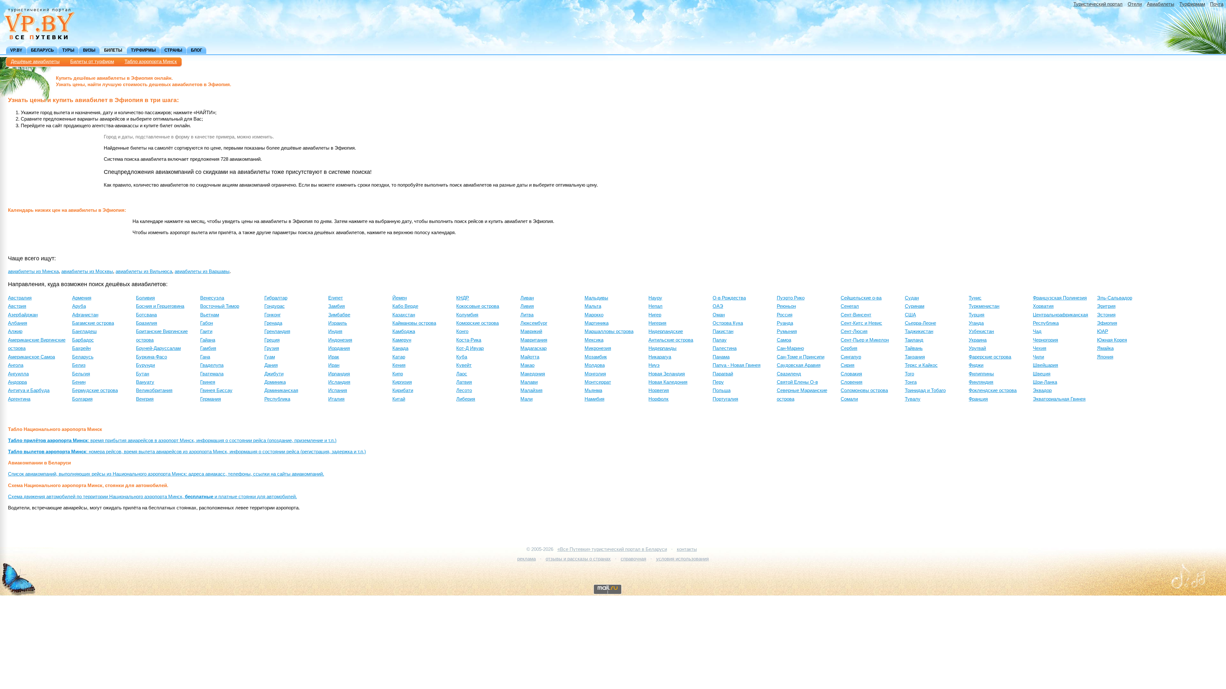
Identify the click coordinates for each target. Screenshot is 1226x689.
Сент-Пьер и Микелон (865, 340)
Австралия (20, 297)
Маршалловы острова (609, 331)
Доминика (275, 382)
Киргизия (402, 382)
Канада (400, 348)
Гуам (269, 356)
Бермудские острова (95, 390)
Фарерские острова (990, 356)
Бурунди (145, 365)
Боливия (145, 297)
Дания (271, 365)
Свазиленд (789, 373)
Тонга (911, 382)
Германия (210, 399)
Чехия (1039, 348)
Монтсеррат (598, 382)
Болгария (82, 399)
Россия (784, 314)
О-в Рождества (729, 297)
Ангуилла (18, 373)
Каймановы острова (414, 323)
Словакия (851, 373)
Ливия (527, 306)
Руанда (785, 323)
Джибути (274, 373)
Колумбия (467, 314)
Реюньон (786, 306)
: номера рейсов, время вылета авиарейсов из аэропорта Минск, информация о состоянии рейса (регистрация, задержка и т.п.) (187, 451)
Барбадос (83, 340)
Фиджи (976, 365)
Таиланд (914, 340)
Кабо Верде (405, 306)
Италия (336, 399)
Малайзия (531, 390)
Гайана (207, 340)
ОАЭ (718, 306)
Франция (978, 399)
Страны (173, 50)
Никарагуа (659, 356)
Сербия (849, 348)
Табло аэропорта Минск (151, 61)
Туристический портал (1098, 4)
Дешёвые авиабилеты (35, 61)
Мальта (593, 306)
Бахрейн (81, 348)
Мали (526, 399)
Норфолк (658, 399)
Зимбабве (339, 314)
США (910, 314)
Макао (527, 365)
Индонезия (340, 340)
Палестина (725, 348)
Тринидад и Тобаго (925, 390)
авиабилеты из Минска (33, 271)
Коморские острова (477, 323)
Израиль (337, 323)
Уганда (976, 323)
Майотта (529, 356)
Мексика (594, 340)
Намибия (594, 399)
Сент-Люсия (854, 331)
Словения (851, 382)
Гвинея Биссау (216, 390)
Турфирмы (143, 50)
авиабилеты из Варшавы (202, 271)
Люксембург (533, 323)
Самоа (784, 340)
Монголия (595, 373)
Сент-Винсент (856, 314)
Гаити (206, 331)
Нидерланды (662, 348)
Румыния (787, 331)
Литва (527, 314)
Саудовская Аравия (799, 365)
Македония (532, 373)
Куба (461, 356)
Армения (81, 297)
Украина (978, 340)
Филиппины (981, 373)
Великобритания (154, 390)
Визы (89, 50)
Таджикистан (919, 331)
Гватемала (211, 373)
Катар (398, 356)
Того (909, 373)
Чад (1037, 331)
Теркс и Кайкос (921, 365)
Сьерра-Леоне (920, 323)
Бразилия (146, 323)
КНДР (462, 297)
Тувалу (912, 399)
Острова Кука (728, 323)
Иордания (339, 348)
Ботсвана (146, 314)
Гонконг (272, 314)
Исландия (339, 382)
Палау (720, 340)
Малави (529, 382)
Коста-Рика (468, 340)
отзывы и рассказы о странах (578, 558)
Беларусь (42, 50)
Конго (462, 331)
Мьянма (593, 390)
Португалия (725, 399)
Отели (1135, 4)
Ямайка (1105, 348)
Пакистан (723, 331)
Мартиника (597, 323)
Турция (976, 314)
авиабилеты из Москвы (87, 271)
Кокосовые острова (477, 306)
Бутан (142, 373)
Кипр (397, 373)
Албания (17, 323)
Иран (333, 365)
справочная (633, 558)
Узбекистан (981, 331)
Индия (335, 331)
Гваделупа (211, 365)
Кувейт (464, 365)
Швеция (1041, 373)
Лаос (461, 373)
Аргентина (19, 399)
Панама (721, 356)
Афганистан (85, 314)
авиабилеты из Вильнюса (144, 271)
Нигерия (657, 323)
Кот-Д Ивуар (470, 348)
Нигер (654, 314)
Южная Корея (1112, 340)
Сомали (849, 399)
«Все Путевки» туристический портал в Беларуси (612, 549)
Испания (337, 390)
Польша (721, 390)
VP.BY (16, 50)
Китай (398, 399)
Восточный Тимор (219, 306)
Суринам (914, 306)
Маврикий (531, 331)
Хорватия (1043, 306)
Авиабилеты (1160, 4)
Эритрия (1106, 306)
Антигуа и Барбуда (28, 390)
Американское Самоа (31, 356)
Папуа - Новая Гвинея (737, 365)
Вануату (145, 382)
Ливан (527, 297)
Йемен (399, 297)
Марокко (594, 314)
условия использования (682, 558)
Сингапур (851, 356)
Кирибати (402, 390)
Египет (335, 297)
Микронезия (598, 348)
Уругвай (977, 348)
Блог (196, 50)
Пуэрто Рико (791, 297)
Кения (398, 365)
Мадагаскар (533, 348)
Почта (1216, 4)
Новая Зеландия (666, 373)
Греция (272, 340)
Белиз (79, 365)
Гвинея (207, 382)
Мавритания (533, 340)
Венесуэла (212, 297)
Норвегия (658, 390)
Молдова (595, 365)
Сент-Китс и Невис (861, 323)
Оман (719, 314)
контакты (687, 549)
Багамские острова (93, 323)
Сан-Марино (790, 348)
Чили (1038, 356)
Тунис (975, 297)
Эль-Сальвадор (1114, 297)
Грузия (271, 348)
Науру (655, 297)
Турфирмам (1192, 4)
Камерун (401, 340)
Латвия (464, 382)
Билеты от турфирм (92, 61)
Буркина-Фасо (151, 356)
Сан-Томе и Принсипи (800, 356)
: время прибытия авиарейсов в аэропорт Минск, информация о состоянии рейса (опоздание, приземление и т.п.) (172, 440)
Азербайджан (23, 314)
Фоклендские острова (993, 390)
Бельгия (81, 373)
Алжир (15, 331)
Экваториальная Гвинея (1059, 399)
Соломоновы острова (864, 390)
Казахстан (403, 314)
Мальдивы (596, 297)
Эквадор (1042, 390)
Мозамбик (596, 356)
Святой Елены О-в (797, 382)
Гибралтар (275, 297)
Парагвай (723, 373)
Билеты (113, 50)
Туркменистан (984, 306)
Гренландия (277, 331)
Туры (68, 50)
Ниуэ (654, 365)
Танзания (915, 356)
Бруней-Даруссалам (158, 348)
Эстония (1106, 314)
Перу (718, 382)
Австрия (17, 306)
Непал (655, 306)
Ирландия (339, 373)
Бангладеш (84, 331)
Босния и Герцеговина (160, 306)
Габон (206, 323)
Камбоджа (403, 331)
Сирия (847, 365)
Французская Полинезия (1060, 297)
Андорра (17, 382)
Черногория (1045, 340)
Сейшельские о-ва (861, 297)
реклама (526, 558)
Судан (912, 297)
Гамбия (208, 348)
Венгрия (145, 399)
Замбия (336, 306)
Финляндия (981, 382)
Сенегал (850, 306)
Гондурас (274, 306)
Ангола (15, 365)
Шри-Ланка (1045, 382)
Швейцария (1045, 365)
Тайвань (914, 348)
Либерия (465, 399)
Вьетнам (209, 314)
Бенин (79, 382)
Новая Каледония (667, 382)
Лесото (464, 390)
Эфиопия (1107, 323)
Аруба (79, 306)
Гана (205, 356)
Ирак (333, 356)
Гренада (273, 323)
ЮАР (1102, 331)
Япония (1105, 356)
